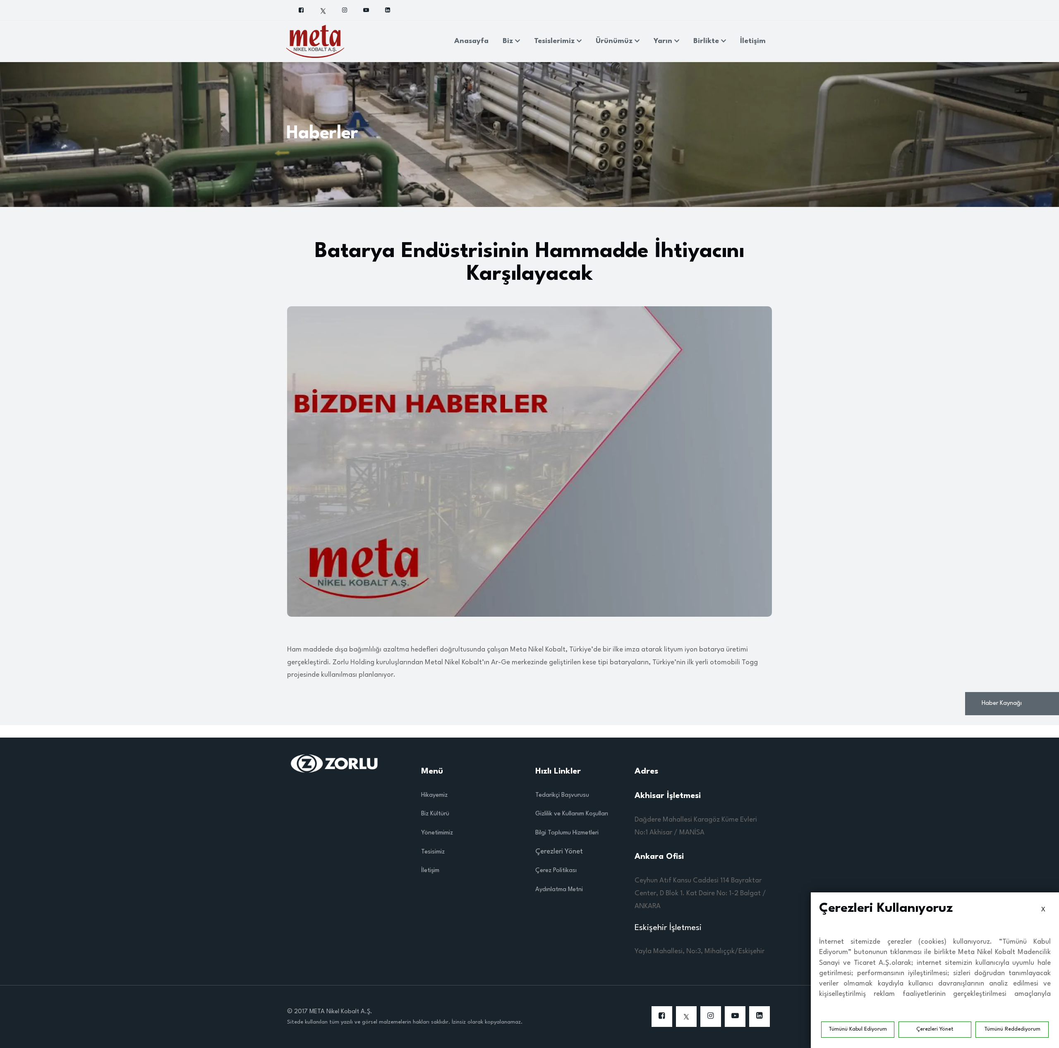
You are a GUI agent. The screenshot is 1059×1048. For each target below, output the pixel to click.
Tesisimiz (433, 852)
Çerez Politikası (556, 871)
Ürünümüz (615, 41)
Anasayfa (471, 41)
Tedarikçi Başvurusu (562, 795)
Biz (509, 41)
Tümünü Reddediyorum (1012, 1029)
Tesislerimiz (555, 41)
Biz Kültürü (435, 814)
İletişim (753, 41)
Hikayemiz (434, 795)
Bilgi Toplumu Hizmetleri (567, 833)
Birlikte (707, 41)
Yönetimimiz (437, 833)
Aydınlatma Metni (559, 890)
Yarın (664, 41)
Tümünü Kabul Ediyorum (858, 1029)
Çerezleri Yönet (935, 1029)
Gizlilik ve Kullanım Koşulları (571, 814)
